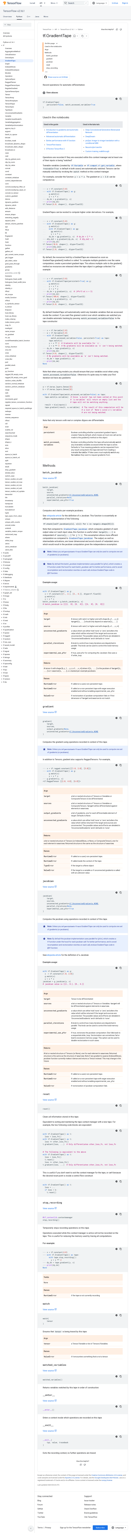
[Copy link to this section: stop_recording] (64, 1202)
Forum (40, 1505)
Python (19, 16)
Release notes (90, 1505)
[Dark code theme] (116, 99)
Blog (39, 1501)
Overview (7, 16)
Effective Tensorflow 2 (55, 149)
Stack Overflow (90, 1509)
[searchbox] (17, 25)
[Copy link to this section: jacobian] (56, 881)
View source (48, 478)
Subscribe (100, 1527)
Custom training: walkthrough (97, 151)
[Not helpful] (121, 29)
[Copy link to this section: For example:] (57, 1243)
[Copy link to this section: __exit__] (56, 1425)
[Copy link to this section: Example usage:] (60, 582)
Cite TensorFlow (90, 1517)
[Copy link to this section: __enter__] (57, 1395)
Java (37, 16)
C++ (28, 16)
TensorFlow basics (53, 145)
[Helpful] (117, 29)
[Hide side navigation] (30, 1528)
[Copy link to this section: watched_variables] (68, 1365)
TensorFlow (47, 29)
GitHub (115, 3)
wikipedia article (54, 515)
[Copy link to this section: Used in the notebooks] (71, 117)
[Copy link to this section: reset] (52, 1094)
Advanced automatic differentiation (60, 136)
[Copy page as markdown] (82, 36)
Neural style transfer (93, 147)
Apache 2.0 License (72, 1478)
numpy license (107, 1480)
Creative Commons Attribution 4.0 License (106, 1475)
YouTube (41, 1517)
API (41, 3)
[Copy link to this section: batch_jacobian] (64, 472)
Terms (40, 1528)
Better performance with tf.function (60, 141)
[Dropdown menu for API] (45, 3)
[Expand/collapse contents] (56, 43)
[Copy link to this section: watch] (52, 1304)
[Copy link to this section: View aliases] (60, 92)
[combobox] (76, 3)
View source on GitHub (58, 77)
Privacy (48, 1528)
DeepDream (90, 136)
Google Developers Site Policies (106, 1478)
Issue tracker (89, 1501)
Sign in (125, 3)
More (53, 3)
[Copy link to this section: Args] (50, 427)
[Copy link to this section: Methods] (58, 465)
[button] (16, 45)
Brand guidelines (91, 1513)
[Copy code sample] (121, 99)
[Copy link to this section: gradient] (56, 706)
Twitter (40, 1513)
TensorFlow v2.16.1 (13, 11)
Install (32, 3)
